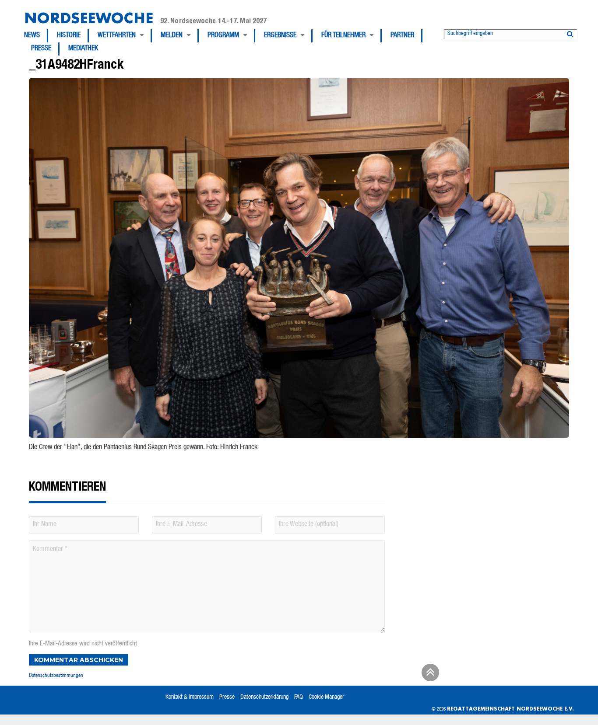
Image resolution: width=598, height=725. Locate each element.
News (32, 35)
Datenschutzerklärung (264, 697)
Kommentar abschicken (78, 660)
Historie (69, 35)
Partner (402, 35)
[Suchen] (570, 32)
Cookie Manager (326, 697)
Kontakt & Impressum (189, 697)
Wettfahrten (117, 35)
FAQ (298, 697)
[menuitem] (36, 35)
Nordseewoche (88, 18)
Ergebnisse (280, 35)
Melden (172, 35)
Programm (223, 35)
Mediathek (83, 48)
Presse (41, 48)
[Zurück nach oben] (429, 675)
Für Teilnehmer (343, 35)
